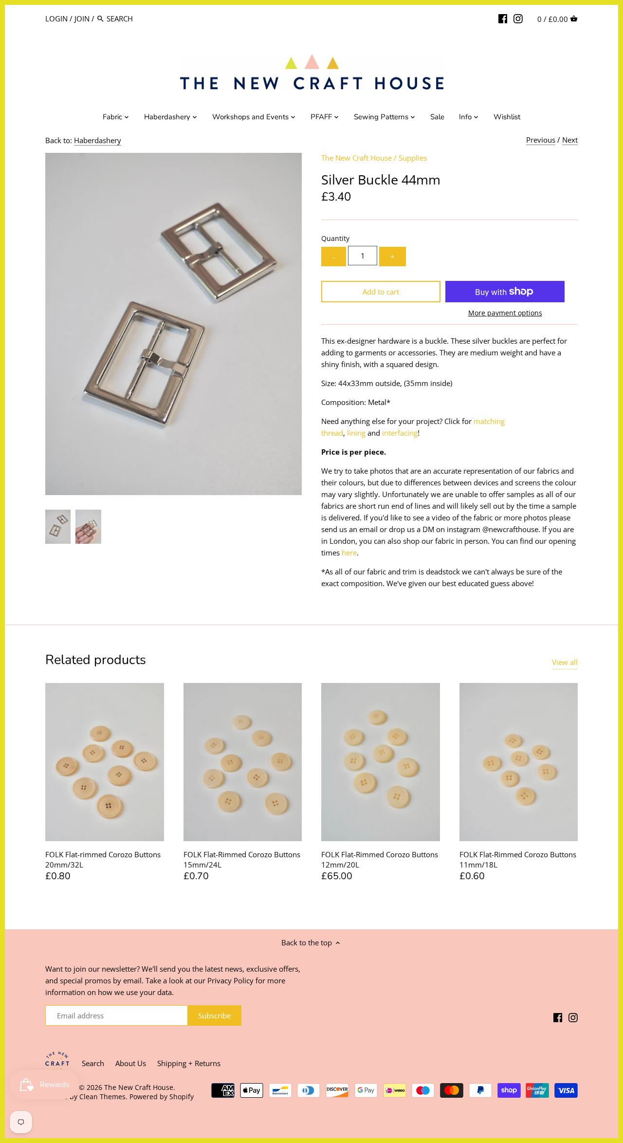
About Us (130, 1063)
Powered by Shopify (161, 1096)
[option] (58, 527)
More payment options (505, 312)
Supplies (413, 158)
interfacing (400, 433)
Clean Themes (102, 1096)
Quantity (335, 238)
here (349, 552)
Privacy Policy (230, 980)
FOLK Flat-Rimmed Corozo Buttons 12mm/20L (379, 859)
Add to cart (381, 291)
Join (82, 18)
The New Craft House (356, 158)
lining (356, 433)
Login (56, 18)
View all (565, 662)
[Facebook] (503, 18)
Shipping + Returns (188, 1063)
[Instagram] (518, 18)
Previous (540, 140)
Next (570, 140)
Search (93, 1063)
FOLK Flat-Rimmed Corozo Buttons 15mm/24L (241, 859)
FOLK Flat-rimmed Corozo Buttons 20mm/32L (103, 859)
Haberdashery (97, 140)
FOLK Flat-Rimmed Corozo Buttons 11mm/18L (517, 859)
